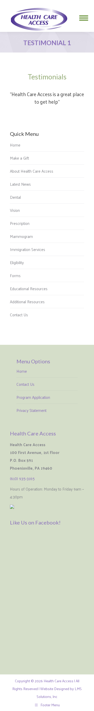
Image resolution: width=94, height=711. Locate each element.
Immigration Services (27, 249)
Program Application (33, 397)
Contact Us (19, 314)
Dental (15, 197)
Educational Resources (29, 288)
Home (15, 144)
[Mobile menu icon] (84, 16)
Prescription (20, 223)
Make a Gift (19, 157)
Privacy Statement (31, 410)
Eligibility (17, 262)
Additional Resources (27, 301)
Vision (15, 210)
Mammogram (21, 236)
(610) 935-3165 (22, 478)
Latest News (20, 184)
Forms (15, 275)
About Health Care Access (31, 170)
